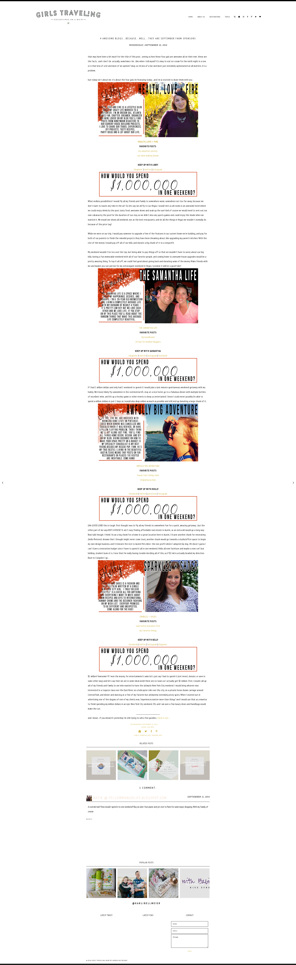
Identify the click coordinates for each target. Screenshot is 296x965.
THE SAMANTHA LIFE (148, 327)
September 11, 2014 (198, 796)
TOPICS (227, 17)
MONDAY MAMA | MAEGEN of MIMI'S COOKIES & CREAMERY (101, 765)
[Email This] (140, 731)
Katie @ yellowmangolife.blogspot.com (130, 797)
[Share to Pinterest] (156, 731)
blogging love (145, 735)
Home (190, 17)
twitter (147, 169)
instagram (157, 169)
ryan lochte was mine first (148, 625)
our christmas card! (163, 883)
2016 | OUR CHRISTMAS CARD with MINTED (132, 765)
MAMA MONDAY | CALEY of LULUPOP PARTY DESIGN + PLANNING (194, 765)
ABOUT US (201, 17)
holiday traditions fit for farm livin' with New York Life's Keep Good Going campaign (132, 883)
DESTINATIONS (215, 17)
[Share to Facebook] (151, 731)
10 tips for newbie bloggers (148, 341)
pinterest (152, 493)
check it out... (163, 717)
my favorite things (148, 630)
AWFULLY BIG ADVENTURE (148, 465)
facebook (162, 355)
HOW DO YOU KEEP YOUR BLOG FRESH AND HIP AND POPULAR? (163, 765)
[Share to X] (146, 731)
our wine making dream (148, 155)
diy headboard (148, 337)
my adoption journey (148, 150)
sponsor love (157, 735)
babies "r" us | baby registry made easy (194, 883)
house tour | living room (148, 475)
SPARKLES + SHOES (148, 616)
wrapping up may (148, 479)
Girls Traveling (98, 960)
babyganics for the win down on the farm (101, 883)
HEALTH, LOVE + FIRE (148, 141)
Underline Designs (119, 960)
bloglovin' (138, 169)
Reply (89, 819)
